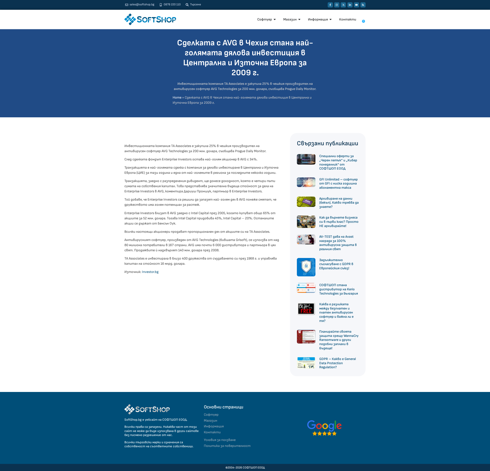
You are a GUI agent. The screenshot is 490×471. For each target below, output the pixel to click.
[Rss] (363, 4)
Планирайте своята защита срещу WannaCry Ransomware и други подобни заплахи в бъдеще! (339, 340)
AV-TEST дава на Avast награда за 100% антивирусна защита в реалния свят (338, 243)
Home (177, 98)
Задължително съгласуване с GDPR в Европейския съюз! (336, 264)
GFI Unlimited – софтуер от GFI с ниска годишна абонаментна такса (338, 183)
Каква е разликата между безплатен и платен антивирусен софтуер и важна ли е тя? (336, 312)
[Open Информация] (330, 19)
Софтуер (211, 415)
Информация (214, 426)
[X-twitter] (343, 4)
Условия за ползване (220, 440)
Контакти (212, 432)
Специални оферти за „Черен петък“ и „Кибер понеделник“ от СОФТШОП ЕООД (338, 162)
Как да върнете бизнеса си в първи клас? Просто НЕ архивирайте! (339, 222)
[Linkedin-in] (350, 4)
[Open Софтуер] (274, 19)
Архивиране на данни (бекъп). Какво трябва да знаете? (339, 203)
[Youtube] (356, 4)
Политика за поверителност (227, 446)
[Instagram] (336, 4)
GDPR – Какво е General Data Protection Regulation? (337, 363)
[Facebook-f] (330, 4)
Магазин (210, 421)
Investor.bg (150, 272)
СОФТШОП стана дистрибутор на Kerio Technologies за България (338, 289)
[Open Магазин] (299, 19)
